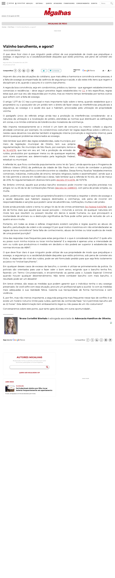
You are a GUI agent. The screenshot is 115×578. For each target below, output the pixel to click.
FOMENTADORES (69, 3)
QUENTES (49, 3)
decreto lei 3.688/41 (66, 188)
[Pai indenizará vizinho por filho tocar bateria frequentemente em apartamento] (10, 388)
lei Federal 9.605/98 (96, 207)
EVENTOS (94, 3)
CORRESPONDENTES (82, 3)
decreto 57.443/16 (65, 180)
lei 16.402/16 (9, 150)
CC (83, 90)
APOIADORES (58, 3)
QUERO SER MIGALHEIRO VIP (29, 372)
